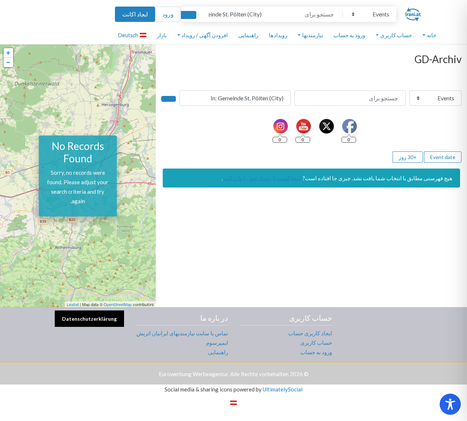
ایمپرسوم (217, 342)
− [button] (8, 62)
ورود (168, 14)
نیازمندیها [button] (312, 35)
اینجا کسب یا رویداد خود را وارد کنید (262, 178)
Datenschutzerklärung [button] (89, 319)
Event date (442, 157)
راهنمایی (248, 35)
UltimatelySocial (282, 389)
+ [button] (8, 53)
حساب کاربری (316, 342)
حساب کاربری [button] (396, 35)
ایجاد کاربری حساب (310, 333)
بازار (162, 35)
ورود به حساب (349, 35)
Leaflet (73, 304)
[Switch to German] (233, 402)
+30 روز (408, 157)
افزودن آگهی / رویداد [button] (204, 35)
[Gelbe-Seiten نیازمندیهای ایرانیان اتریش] (413, 13)
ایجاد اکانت (135, 14)
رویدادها (278, 35)
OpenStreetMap (118, 304)
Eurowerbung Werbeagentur (193, 374)
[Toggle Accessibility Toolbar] (450, 404)
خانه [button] (431, 35)
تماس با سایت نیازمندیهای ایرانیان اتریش (182, 333)
